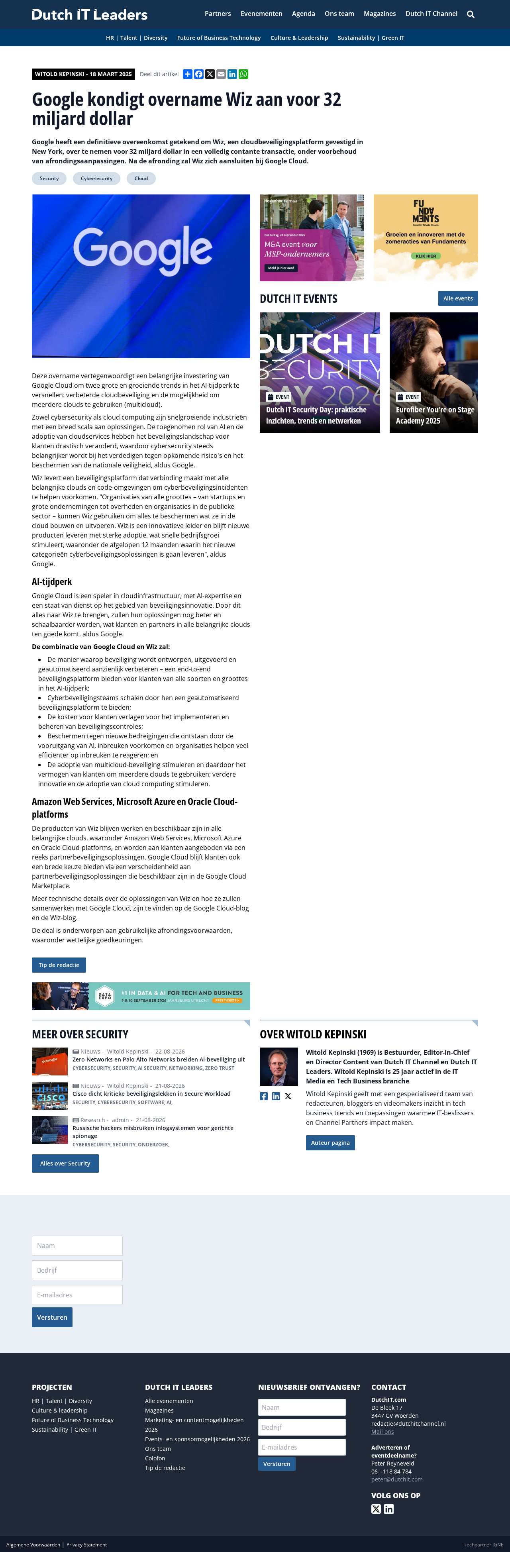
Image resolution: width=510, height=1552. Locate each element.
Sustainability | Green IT (64, 1429)
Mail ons (382, 1431)
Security (49, 178)
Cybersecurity (96, 178)
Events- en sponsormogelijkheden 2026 (197, 1439)
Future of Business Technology (73, 1420)
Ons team (158, 1448)
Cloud (141, 178)
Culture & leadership (60, 1410)
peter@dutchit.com (397, 1479)
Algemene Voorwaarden (33, 1544)
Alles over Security (65, 1163)
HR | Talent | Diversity (62, 1401)
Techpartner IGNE (484, 1544)
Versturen (52, 1317)
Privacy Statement (87, 1544)
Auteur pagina (330, 1142)
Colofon (155, 1458)
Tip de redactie (59, 965)
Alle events (458, 298)
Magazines (159, 1410)
